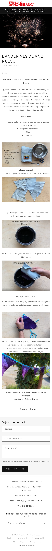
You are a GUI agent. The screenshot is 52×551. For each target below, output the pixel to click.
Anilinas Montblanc (23, 535)
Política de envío (35, 542)
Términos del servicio (20, 542)
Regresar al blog (28, 409)
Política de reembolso (21, 538)
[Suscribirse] (44, 523)
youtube (25, 396)
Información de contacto (27, 545)
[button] (5, 4)
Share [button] (6, 73)
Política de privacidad (38, 538)
